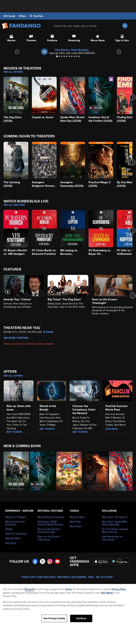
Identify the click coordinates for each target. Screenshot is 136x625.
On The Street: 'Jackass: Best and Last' (115, 530)
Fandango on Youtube (57, 561)
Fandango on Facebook (35, 561)
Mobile (9, 529)
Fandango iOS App (101, 561)
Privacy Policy (119, 589)
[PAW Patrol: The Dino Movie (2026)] (67, 471)
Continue (81, 618)
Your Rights (107, 592)
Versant (29, 589)
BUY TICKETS (14, 432)
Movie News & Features (51, 517)
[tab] (57, 56)
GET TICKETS (79, 432)
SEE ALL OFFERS (13, 375)
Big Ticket (75, 521)
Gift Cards (9, 16)
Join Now (111, 429)
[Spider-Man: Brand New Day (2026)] (120, 471)
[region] (68, 604)
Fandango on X (42, 561)
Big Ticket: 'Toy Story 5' (114, 517)
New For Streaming (15, 533)
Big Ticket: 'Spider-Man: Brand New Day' (115, 523)
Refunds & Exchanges (71, 577)
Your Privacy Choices (54, 618)
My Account (104, 577)
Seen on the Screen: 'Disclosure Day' (49, 530)
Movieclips (75, 526)
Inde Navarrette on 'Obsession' (112, 538)
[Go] (125, 25)
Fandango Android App (120, 561)
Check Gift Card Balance (38, 577)
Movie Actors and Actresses (14, 523)
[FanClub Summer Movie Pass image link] (117, 390)
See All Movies (13, 72)
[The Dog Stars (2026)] (15, 471)
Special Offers (13, 538)
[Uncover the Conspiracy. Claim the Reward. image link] (84, 390)
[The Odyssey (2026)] (94, 471)
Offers (22, 16)
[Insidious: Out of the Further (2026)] (41, 471)
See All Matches (14, 205)
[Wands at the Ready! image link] (51, 390)
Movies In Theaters (15, 517)
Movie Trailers (77, 517)
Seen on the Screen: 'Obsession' (49, 538)
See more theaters (16, 338)
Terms (68, 589)
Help (91, 577)
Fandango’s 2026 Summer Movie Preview (50, 523)
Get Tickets (47, 429)
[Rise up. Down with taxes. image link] (18, 390)
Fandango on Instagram (50, 561)
